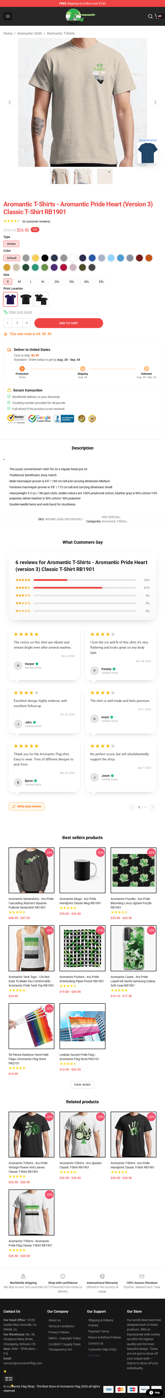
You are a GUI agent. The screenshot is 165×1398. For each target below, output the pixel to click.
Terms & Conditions (61, 1326)
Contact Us (95, 1343)
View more (82, 1084)
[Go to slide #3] (105, 176)
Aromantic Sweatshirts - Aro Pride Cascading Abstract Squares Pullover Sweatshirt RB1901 (31, 903)
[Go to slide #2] (82, 176)
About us (55, 1320)
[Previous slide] (10, 102)
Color (7, 250)
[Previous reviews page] (132, 807)
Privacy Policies (59, 1332)
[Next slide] (154, 102)
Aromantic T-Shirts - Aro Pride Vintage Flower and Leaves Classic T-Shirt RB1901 (28, 1167)
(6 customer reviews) (36, 221)
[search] (150, 16)
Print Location (13, 288)
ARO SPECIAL (111, 517)
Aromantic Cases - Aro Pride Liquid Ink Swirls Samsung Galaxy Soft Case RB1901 (133, 981)
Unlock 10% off (8, 1379)
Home (7, 33)
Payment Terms (98, 1331)
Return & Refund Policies (104, 1337)
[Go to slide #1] (60, 176)
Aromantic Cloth (29, 33)
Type (6, 237)
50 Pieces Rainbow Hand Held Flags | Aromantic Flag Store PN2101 (28, 1059)
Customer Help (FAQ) (102, 1349)
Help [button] (157, 1392)
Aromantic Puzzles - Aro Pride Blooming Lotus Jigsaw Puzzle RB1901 (131, 903)
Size (6, 274)
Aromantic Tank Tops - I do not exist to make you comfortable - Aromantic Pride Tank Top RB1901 (31, 981)
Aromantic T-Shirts (61, 33)
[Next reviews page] (152, 807)
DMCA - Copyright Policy (65, 1338)
